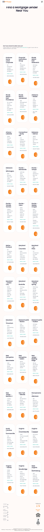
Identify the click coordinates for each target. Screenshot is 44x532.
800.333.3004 (24, 47)
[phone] (42, 2)
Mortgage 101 (5, 507)
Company (5, 513)
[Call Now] (42, 2)
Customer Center (5, 516)
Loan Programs (5, 510)
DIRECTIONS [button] (10, 73)
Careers (5, 504)
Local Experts (4, 519)
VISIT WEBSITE (11, 81)
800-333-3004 (38, 510)
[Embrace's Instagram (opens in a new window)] (38, 505)
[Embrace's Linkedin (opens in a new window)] (37, 506)
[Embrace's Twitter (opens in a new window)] (39, 506)
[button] (3, 1)
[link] (7, 2)
